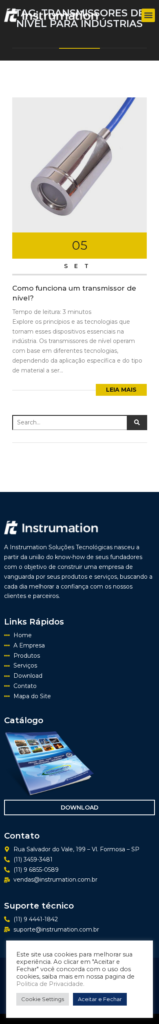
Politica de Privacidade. (50, 984)
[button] (148, 15)
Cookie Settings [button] (42, 999)
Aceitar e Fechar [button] (100, 999)
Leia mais (121, 389)
